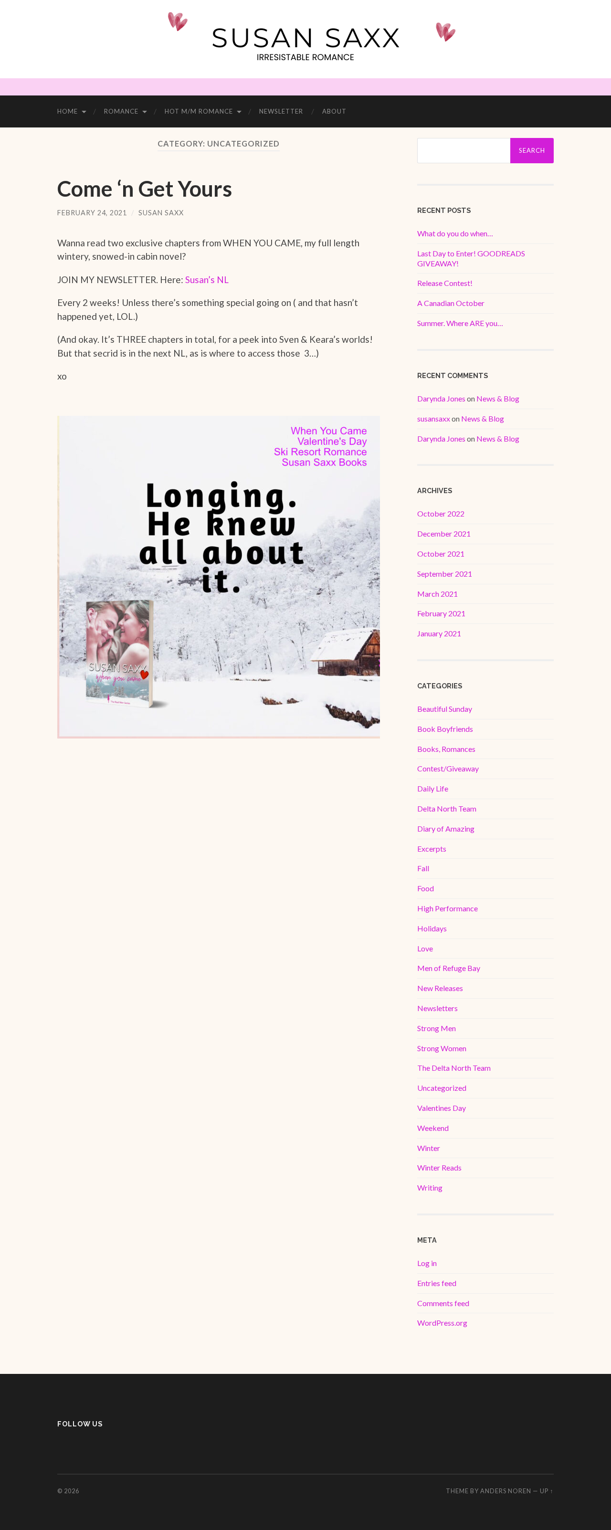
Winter (428, 1147)
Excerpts (431, 848)
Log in (427, 1262)
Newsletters (437, 1008)
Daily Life (432, 788)
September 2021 (444, 573)
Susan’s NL (207, 279)
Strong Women (441, 1048)
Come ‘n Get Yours (144, 188)
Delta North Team (446, 808)
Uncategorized (441, 1087)
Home (67, 111)
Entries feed (436, 1282)
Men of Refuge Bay (448, 967)
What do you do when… (455, 233)
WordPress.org (442, 1322)
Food (425, 888)
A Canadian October (451, 302)
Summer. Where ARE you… (460, 322)
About (334, 111)
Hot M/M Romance (199, 111)
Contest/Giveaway (448, 768)
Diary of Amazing (445, 828)
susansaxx (433, 418)
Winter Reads (439, 1167)
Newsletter (281, 111)
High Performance (447, 908)
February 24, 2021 (92, 213)
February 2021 (441, 613)
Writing (429, 1187)
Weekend (433, 1127)
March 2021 (437, 593)
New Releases (440, 987)
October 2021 (440, 553)
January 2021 (439, 633)
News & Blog (497, 398)
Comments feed (443, 1303)
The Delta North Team (454, 1067)
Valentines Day (441, 1107)
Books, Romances (446, 748)
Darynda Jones (441, 398)
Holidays (432, 928)
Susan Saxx (161, 213)
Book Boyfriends (445, 728)
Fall (423, 868)
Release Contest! (445, 282)
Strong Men (436, 1028)
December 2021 (444, 533)
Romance (121, 111)
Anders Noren (505, 1491)
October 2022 (440, 513)
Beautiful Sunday (444, 708)
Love (425, 948)
